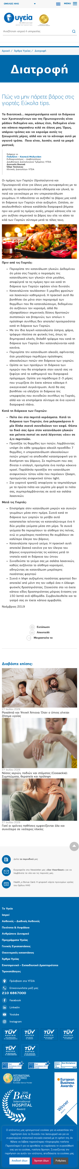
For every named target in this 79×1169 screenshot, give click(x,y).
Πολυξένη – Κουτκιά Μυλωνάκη (24, 157)
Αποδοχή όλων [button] (19, 1161)
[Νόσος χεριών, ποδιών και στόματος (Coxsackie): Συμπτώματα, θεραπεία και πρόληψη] (39, 743)
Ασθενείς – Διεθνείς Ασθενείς (21, 921)
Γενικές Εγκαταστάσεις (16, 946)
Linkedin (15, 1007)
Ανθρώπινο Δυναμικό (15, 933)
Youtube (14, 1014)
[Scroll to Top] (74, 846)
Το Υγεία (7, 908)
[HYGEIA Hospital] (18, 19)
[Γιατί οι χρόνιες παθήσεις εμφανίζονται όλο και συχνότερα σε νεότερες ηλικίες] (39, 799)
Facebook (15, 1000)
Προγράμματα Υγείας (15, 940)
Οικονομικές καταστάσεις (18, 952)
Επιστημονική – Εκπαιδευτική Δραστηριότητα (30, 965)
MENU (68, 3)
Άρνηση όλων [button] (41, 1161)
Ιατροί (5, 915)
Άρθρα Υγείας (10, 959)
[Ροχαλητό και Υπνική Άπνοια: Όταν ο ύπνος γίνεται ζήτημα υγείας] (39, 688)
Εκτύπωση (43, 627)
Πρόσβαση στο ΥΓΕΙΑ (22, 981)
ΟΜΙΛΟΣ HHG (11, 4)
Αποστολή (43, 632)
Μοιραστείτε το (43, 638)
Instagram (16, 1021)
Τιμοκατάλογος (11, 971)
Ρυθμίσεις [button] (61, 1161)
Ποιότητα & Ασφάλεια (15, 927)
